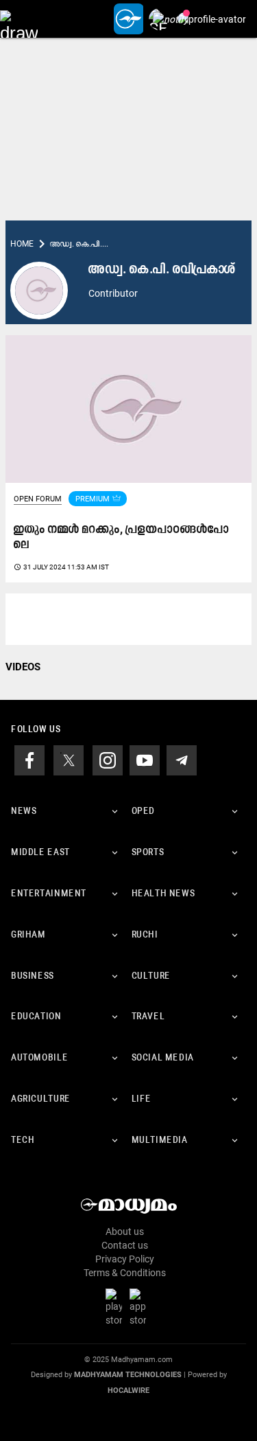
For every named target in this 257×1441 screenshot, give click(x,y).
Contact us (124, 1245)
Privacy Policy (124, 1258)
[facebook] (29, 759)
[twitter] (68, 759)
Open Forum (38, 499)
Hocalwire (128, 1390)
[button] (19, 19)
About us (125, 1231)
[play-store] (116, 1307)
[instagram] (107, 759)
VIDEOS (22, 667)
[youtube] (144, 759)
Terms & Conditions (125, 1272)
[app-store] (140, 1307)
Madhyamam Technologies (128, 1374)
